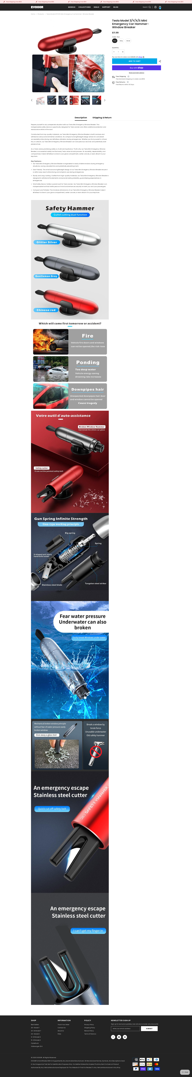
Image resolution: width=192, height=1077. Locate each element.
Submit (149, 1029)
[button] (31, 100)
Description (81, 117)
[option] (68, 56)
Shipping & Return (102, 117)
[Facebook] (113, 1037)
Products (41, 14)
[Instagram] (119, 1037)
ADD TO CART (135, 61)
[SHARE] (159, 61)
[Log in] (155, 7)
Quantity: (115, 48)
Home (33, 14)
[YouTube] (125, 1037)
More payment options (136, 73)
